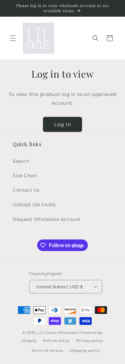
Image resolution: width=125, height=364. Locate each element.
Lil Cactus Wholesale (58, 332)
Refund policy (56, 340)
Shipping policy (85, 350)
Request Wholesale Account (47, 219)
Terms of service (47, 350)
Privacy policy (89, 340)
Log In (62, 124)
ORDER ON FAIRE (34, 205)
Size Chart (25, 175)
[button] (13, 38)
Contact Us (26, 190)
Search (21, 161)
